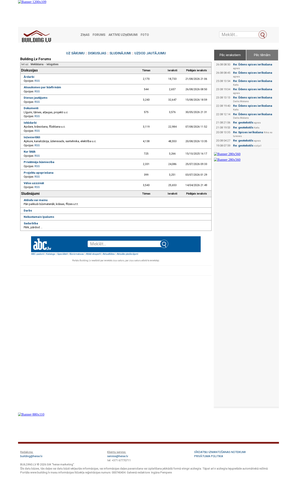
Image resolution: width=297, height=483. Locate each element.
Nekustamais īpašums (39, 216)
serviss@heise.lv (117, 456)
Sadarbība (31, 223)
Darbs (28, 210)
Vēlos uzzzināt (34, 183)
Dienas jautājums (35, 97)
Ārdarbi (29, 76)
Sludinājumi (30, 194)
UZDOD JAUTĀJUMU (150, 53)
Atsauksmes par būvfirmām (42, 87)
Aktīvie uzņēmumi (123, 35)
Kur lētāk (29, 151)
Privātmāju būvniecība (39, 162)
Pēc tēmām (262, 55)
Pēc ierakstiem (230, 55)
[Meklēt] (263, 34)
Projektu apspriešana (38, 172)
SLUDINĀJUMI (120, 53)
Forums (99, 35)
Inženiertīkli (32, 137)
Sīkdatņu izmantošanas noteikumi (220, 452)
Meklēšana (37, 64)
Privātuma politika (208, 456)
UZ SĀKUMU (75, 53)
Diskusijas (29, 70)
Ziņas (85, 35)
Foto (145, 35)
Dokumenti (31, 108)
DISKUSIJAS (97, 53)
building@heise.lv (31, 456)
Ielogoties (52, 64)
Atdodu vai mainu (36, 200)
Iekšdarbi (30, 122)
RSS (37, 80)
